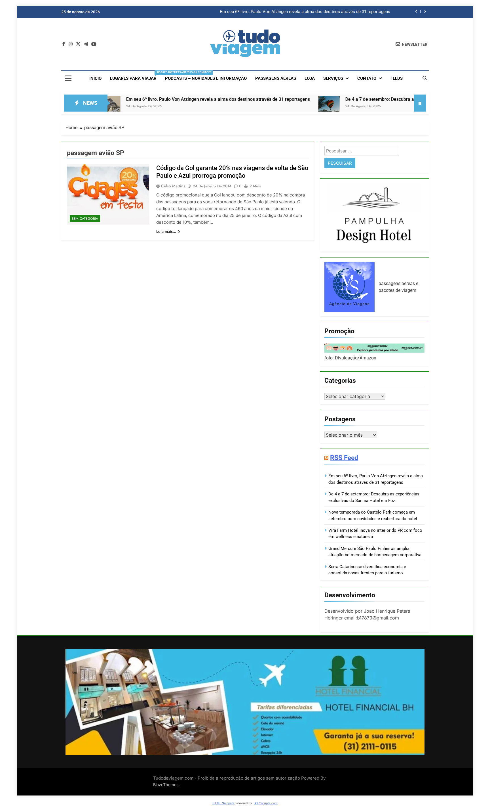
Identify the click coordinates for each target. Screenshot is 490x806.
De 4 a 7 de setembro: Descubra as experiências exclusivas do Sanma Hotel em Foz (390, 99)
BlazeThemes (166, 784)
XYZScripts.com (266, 803)
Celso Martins (173, 186)
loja (310, 78)
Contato (366, 78)
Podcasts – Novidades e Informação (206, 78)
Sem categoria (85, 218)
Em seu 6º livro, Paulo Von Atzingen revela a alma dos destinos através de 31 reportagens (305, 12)
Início (95, 78)
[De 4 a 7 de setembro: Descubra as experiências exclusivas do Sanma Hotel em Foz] (288, 106)
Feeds (396, 78)
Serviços (333, 78)
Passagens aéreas (275, 78)
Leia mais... (166, 231)
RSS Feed (344, 458)
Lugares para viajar (135, 76)
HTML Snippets (223, 803)
